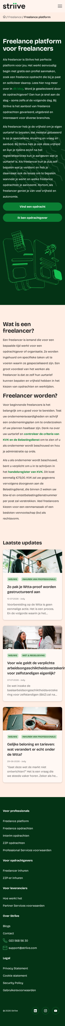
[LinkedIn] (35, 1010)
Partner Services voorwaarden (24, 905)
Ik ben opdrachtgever (32, 217)
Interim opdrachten (16, 835)
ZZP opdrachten (14, 843)
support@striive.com (23, 948)
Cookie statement (15, 975)
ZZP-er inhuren (13, 878)
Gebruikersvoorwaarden (19, 990)
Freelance (15, 17)
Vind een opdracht (32, 206)
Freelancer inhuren (16, 870)
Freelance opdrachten (18, 828)
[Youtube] (55, 1010)
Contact (8, 933)
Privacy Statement (15, 968)
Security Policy (13, 983)
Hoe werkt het (12, 898)
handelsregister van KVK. (25, 472)
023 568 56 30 (18, 940)
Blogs (6, 926)
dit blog (18, 88)
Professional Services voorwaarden (27, 850)
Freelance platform (37, 17)
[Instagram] (45, 1010)
